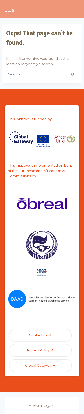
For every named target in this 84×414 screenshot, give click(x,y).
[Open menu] (75, 11)
